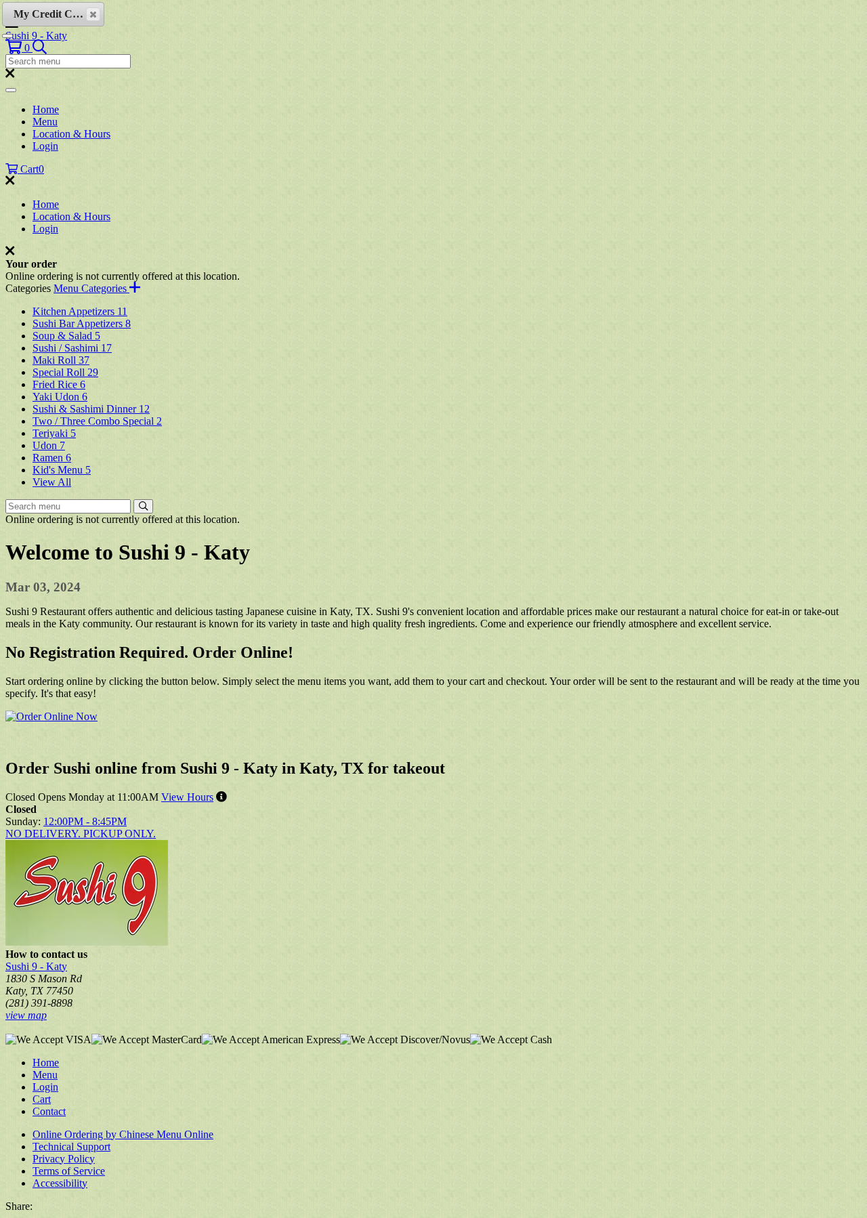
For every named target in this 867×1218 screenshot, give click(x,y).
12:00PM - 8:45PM (85, 821)
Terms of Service (69, 1171)
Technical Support (71, 1146)
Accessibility (60, 1183)
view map (26, 1015)
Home (46, 109)
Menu (45, 121)
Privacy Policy (64, 1158)
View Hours (187, 797)
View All (52, 482)
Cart (42, 1099)
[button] (19, 48)
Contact (49, 1111)
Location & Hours (71, 134)
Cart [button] (31, 169)
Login (45, 146)
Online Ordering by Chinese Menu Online (123, 1134)
